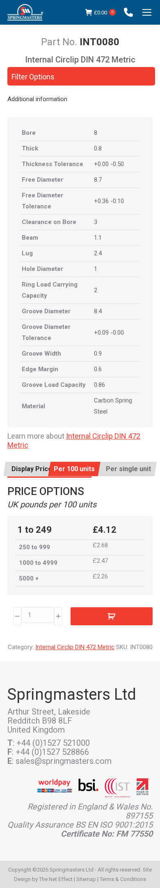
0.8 (98, 148)
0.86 (99, 384)
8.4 (98, 311)
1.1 (98, 237)
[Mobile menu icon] (147, 12)
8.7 (98, 179)
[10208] (112, 616)
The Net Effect (56, 879)
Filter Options (33, 76)
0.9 (98, 353)
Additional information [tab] (37, 99)
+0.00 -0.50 (109, 164)
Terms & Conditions (123, 879)
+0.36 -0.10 (109, 201)
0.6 (98, 369)
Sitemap (86, 879)
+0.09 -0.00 (109, 332)
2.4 (98, 253)
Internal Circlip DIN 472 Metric (74, 647)
